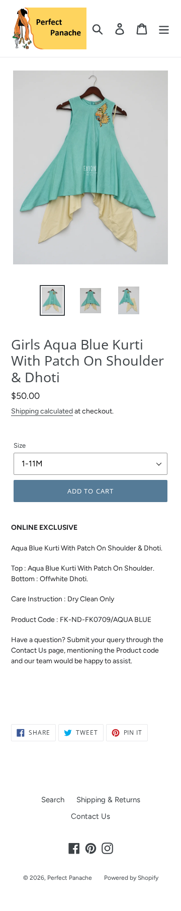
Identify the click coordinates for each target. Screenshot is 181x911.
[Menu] (164, 29)
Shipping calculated (42, 411)
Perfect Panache (69, 877)
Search (52, 799)
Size (20, 445)
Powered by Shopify (131, 877)
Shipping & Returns (108, 799)
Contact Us (90, 816)
